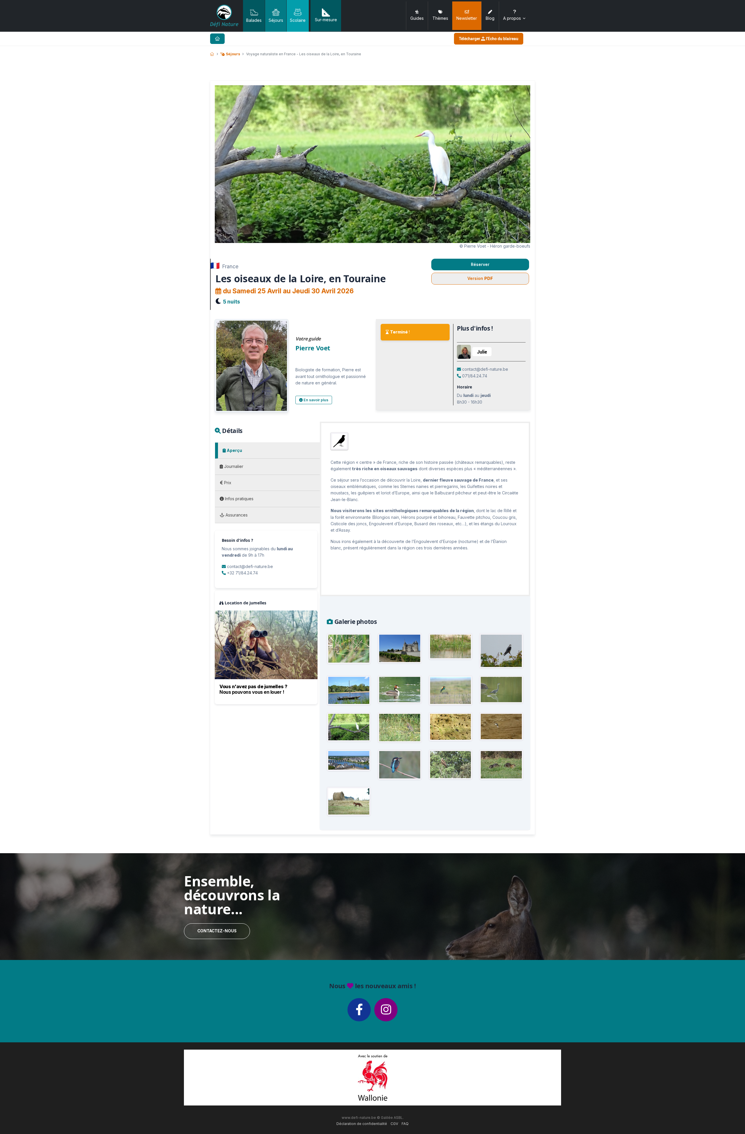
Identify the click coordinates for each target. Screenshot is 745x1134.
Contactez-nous (217, 931)
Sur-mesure (326, 19)
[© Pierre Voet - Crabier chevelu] (451, 646)
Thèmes (440, 18)
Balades (254, 20)
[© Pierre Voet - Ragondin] (501, 765)
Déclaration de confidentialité (361, 1123)
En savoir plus (315, 400)
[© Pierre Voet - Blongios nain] (349, 648)
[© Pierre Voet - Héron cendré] (501, 689)
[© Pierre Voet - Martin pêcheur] (400, 765)
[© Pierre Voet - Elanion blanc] (501, 650)
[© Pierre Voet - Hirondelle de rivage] (451, 726)
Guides (417, 18)
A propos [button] (512, 18)
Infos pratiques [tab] (238, 498)
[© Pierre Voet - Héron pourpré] (400, 727)
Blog (490, 18)
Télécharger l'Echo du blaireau (488, 38)
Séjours (276, 20)
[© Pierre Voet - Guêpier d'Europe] (451, 690)
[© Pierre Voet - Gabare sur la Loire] (349, 690)
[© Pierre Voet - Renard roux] (349, 801)
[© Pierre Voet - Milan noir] (451, 765)
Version (480, 278)
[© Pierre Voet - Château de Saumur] (400, 648)
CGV (394, 1123)
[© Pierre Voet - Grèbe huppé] (400, 689)
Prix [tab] (227, 482)
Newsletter (466, 18)
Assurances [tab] (236, 514)
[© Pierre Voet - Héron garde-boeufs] (349, 727)
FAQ (405, 1123)
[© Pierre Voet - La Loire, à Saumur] (349, 760)
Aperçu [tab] (234, 450)
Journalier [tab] (233, 466)
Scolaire (298, 20)
